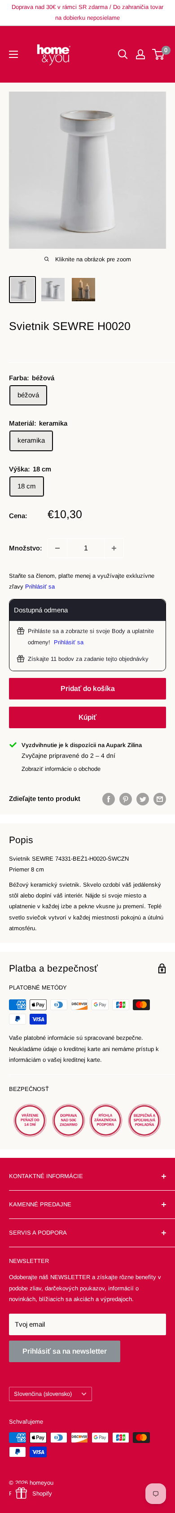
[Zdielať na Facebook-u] (108, 798)
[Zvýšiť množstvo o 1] (114, 548)
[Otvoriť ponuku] (13, 54)
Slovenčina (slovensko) (43, 1393)
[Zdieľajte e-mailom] (159, 798)
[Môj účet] (140, 54)
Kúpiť (87, 717)
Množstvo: (25, 548)
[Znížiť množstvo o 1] (57, 548)
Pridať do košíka (88, 688)
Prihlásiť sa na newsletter (64, 1351)
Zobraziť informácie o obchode (61, 768)
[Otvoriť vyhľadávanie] (123, 54)
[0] (158, 54)
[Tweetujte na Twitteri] (142, 798)
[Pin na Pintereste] (125, 798)
